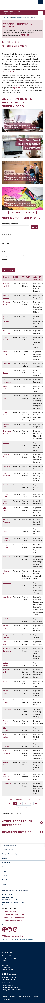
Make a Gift (6, 967)
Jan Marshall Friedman (6, 776)
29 (21, 803)
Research (29, 939)
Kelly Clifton (7, 709)
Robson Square (7, 985)
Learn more (7, 71)
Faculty (26, 277)
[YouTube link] (15, 929)
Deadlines (5, 867)
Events (4, 963)
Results (5, 259)
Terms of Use (22, 996)
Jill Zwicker (7, 583)
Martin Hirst (7, 557)
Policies (4, 875)
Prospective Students (17, 17)
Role (4, 252)
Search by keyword (10, 224)
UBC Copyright (33, 996)
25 (34, 800)
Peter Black (7, 485)
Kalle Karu (6, 619)
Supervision (6, 863)
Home (4, 841)
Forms (4, 871)
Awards (4, 858)
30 (26, 803)
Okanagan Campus (8, 979)
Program (5, 243)
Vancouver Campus (9, 977)
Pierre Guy (6, 363)
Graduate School (6, 17)
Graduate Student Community (14, 917)
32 (36, 803)
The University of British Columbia (16, 4)
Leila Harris (7, 597)
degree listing (16, 88)
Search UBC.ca (7, 970)
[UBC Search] (40, 2)
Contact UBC (6, 956)
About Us (5, 880)
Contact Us (6, 905)
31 (31, 803)
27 (10, 803)
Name (6, 277)
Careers (5, 965)
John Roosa (7, 466)
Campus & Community (9, 854)
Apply (4, 884)
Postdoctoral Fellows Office (14, 914)
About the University (9, 958)
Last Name (6, 234)
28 (15, 803)
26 (40, 800)
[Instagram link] (4, 929)
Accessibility (6, 999)
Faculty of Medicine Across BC (12, 990)
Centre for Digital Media (10, 987)
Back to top (6, 939)
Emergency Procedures (9, 996)
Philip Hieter (7, 783)
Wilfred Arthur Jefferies (6, 318)
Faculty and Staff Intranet (13, 920)
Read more (26, 35)
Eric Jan (6, 443)
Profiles (22, 939)
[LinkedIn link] (9, 929)
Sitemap (16, 939)
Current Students (7, 849)
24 (29, 800)
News (4, 960)
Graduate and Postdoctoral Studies (22, 891)
